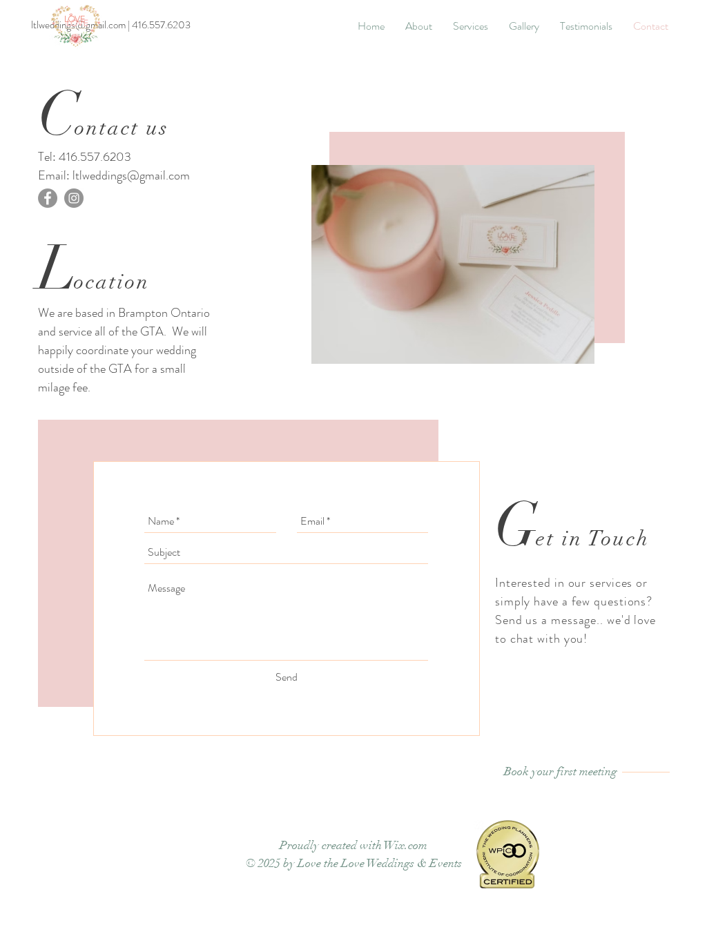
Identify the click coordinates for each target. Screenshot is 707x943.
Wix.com (405, 845)
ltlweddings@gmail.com (131, 175)
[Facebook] (47, 198)
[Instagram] (74, 198)
